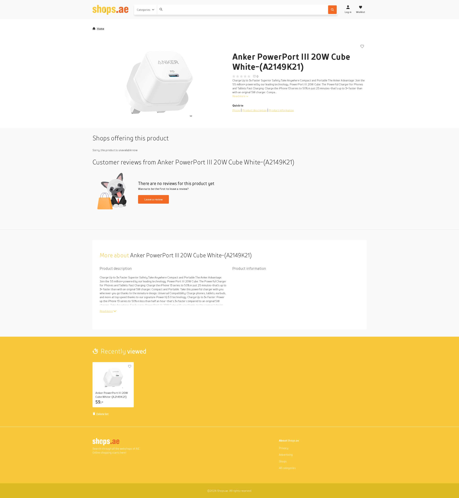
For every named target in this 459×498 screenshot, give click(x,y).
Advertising (286, 454)
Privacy (283, 448)
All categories (287, 467)
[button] (159, 81)
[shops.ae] (110, 9)
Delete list (102, 414)
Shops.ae (293, 440)
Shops (283, 461)
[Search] (332, 9)
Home (100, 28)
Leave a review (153, 199)
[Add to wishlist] (362, 47)
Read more (238, 96)
